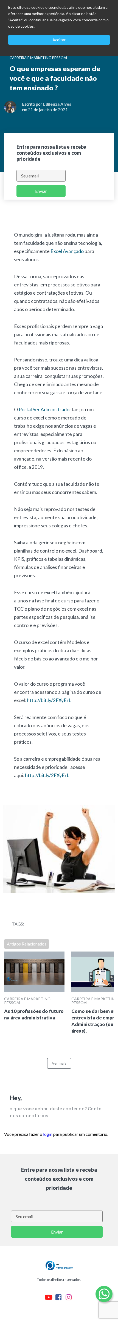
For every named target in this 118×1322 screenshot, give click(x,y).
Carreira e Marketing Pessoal (27, 1000)
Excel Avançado (67, 251)
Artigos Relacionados (26, 943)
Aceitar (59, 39)
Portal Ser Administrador (45, 409)
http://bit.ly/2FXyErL (49, 700)
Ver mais (59, 1063)
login (47, 1134)
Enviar (41, 191)
